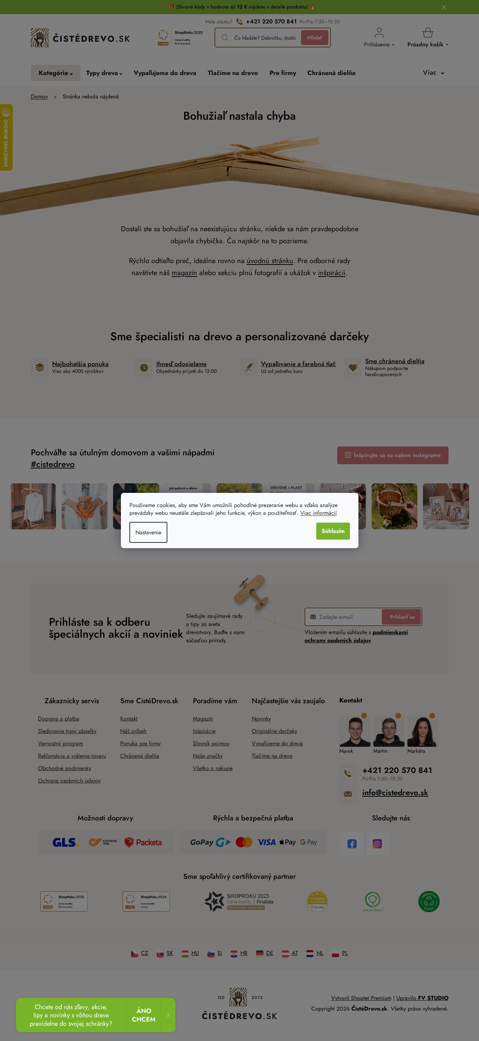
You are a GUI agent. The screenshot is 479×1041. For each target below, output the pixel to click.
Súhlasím (333, 531)
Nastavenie (148, 532)
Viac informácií (318, 513)
